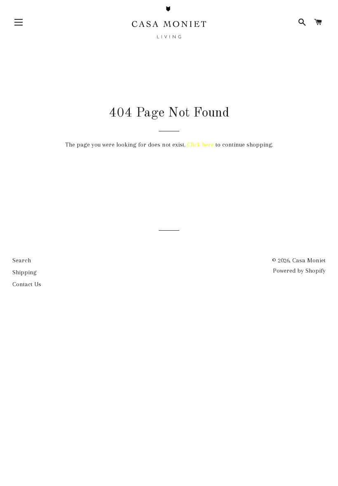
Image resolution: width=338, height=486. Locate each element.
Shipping (24, 272)
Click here (200, 144)
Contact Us (26, 284)
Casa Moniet (309, 260)
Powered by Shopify (299, 270)
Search (21, 260)
